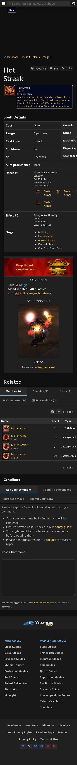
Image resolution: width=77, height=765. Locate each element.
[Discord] (23, 746)
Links (69, 68)
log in (32, 602)
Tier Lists (10, 689)
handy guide (63, 527)
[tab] (13, 391)
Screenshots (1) (38, 301)
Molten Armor (48, 193)
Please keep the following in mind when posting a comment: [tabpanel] (37, 556)
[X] (29, 746)
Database (12, 57)
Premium (63, 732)
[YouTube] (48, 746)
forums (51, 540)
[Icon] (9, 90)
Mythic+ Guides (14, 665)
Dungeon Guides (50, 659)
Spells (24, 57)
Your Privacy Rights (20, 732)
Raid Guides (12, 677)
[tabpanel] (38, 439)
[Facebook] (41, 746)
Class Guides (12, 646)
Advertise (64, 725)
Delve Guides (12, 653)
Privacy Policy (28, 739)
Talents (35, 57)
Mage (46, 57)
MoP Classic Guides (53, 640)
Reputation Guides (52, 677)
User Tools (32, 725)
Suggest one (45, 367)
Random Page (45, 732)
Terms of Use (49, 739)
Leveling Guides (14, 659)
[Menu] (3, 3)
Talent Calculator (15, 683)
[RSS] (54, 746)
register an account (48, 602)
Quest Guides (48, 671)
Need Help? (14, 725)
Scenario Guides (50, 689)
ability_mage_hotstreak (35, 293)
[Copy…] (52, 411)
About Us (48, 725)
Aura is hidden (46, 240)
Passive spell (45, 236)
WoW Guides (12, 640)
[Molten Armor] (6, 428)
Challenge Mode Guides (55, 695)
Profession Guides (16, 671)
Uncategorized (68, 437)
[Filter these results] (59, 411)
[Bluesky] (35, 746)
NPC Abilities (68, 428)
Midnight (10, 695)
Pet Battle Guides (51, 683)
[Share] (73, 3)
